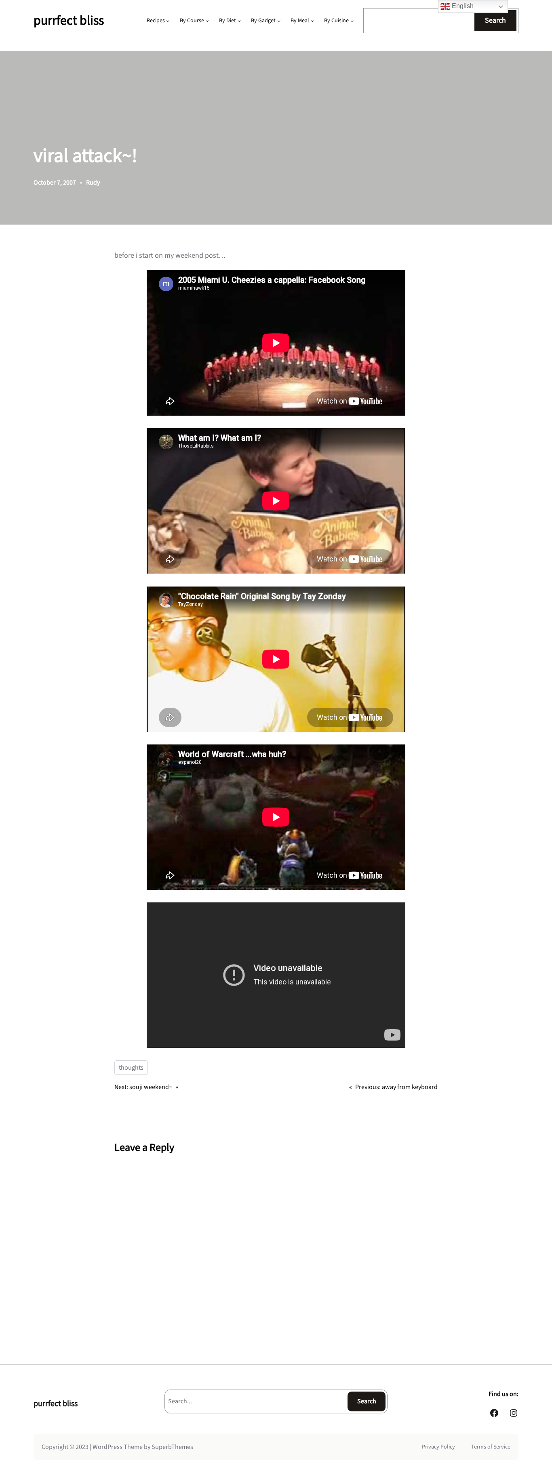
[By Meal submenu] (312, 20)
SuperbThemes (172, 1446)
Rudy (93, 182)
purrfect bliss (69, 20)
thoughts (131, 1067)
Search (495, 20)
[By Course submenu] (207, 20)
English (462, 5)
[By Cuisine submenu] (352, 20)
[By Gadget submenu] (278, 20)
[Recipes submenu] (167, 20)
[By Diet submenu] (239, 20)
